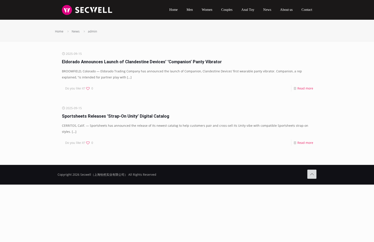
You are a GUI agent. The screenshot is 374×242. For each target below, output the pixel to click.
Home (59, 31)
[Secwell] (87, 9)
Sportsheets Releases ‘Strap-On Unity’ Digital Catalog (115, 116)
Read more (305, 88)
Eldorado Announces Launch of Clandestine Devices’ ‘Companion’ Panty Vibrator (142, 61)
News (76, 31)
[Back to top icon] (311, 174)
